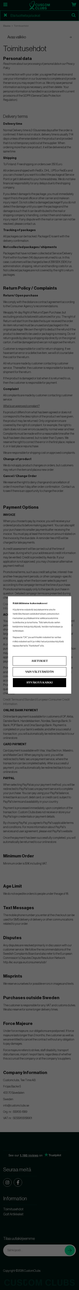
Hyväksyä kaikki (40, 682)
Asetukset (39, 660)
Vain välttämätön (39, 671)
